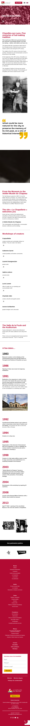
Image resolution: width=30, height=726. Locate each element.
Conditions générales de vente (15, 623)
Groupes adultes (15, 599)
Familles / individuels (15, 597)
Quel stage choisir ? (15, 619)
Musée (15, 565)
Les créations (15, 588)
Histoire (15, 567)
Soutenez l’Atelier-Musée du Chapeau (15, 637)
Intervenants (15, 615)
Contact (15, 642)
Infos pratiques (15, 646)
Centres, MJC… (15, 602)
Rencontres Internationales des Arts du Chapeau (15, 631)
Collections (15, 571)
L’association (15, 576)
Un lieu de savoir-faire (15, 586)
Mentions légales (18, 678)
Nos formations (15, 614)
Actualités (15, 644)
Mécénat (9, 678)
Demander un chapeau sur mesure (15, 589)
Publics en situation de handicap (15, 604)
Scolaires (15, 601)
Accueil (3, 8)
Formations (15, 612)
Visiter (15, 595)
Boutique (15, 648)
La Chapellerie (15, 575)
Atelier (15, 584)
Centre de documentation (15, 573)
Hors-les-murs (15, 606)
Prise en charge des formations (15, 617)
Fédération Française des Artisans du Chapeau (15, 635)
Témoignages (15, 621)
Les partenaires (15, 578)
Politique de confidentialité (15, 680)
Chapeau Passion (15, 633)
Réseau (15, 628)
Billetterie (18, 2)
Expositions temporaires (15, 569)
